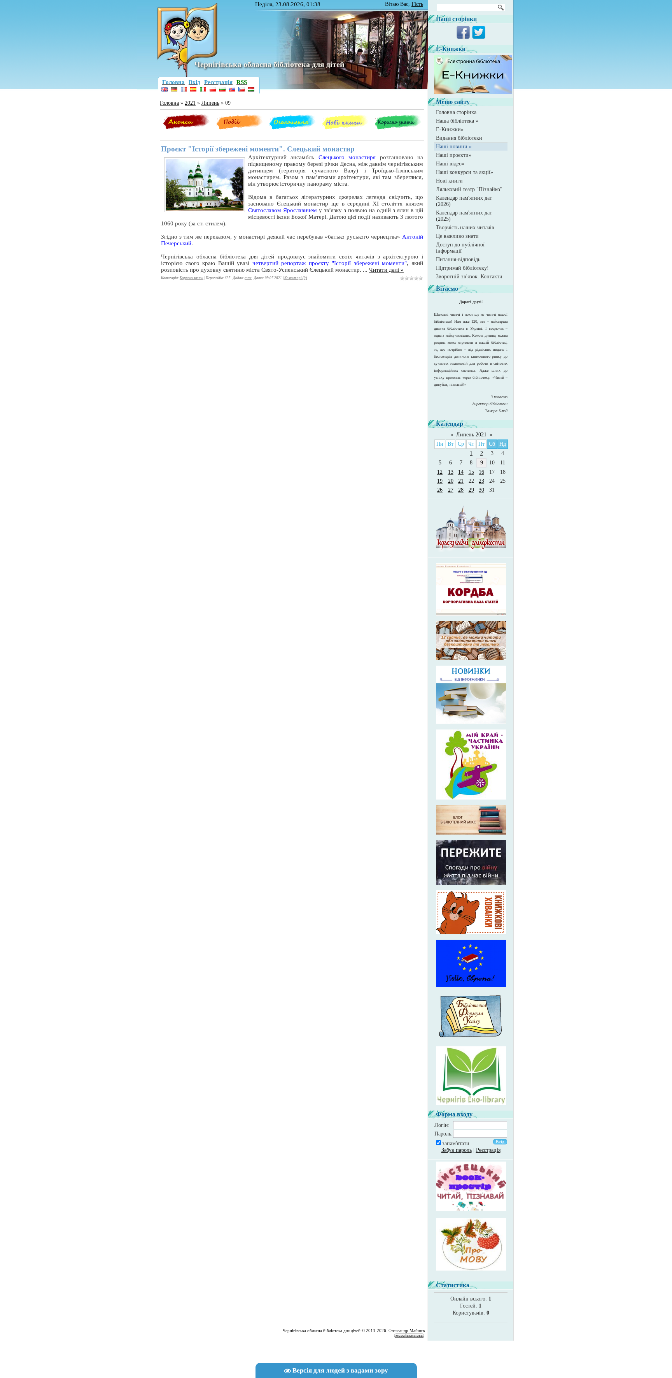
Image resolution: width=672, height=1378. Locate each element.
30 (481, 490)
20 (450, 481)
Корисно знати (191, 278)
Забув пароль (456, 1150)
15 (471, 472)
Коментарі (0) (295, 278)
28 (461, 490)
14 (461, 472)
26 (440, 490)
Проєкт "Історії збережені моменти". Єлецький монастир (258, 149)
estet (248, 278)
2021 (190, 103)
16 (481, 472)
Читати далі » (386, 270)
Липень (210, 103)
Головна (169, 103)
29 (471, 490)
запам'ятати (455, 1143)
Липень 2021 (471, 435)
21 (461, 481)
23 (481, 481)
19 (440, 481)
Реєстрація (488, 1150)
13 (450, 472)
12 (440, 472)
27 (450, 490)
